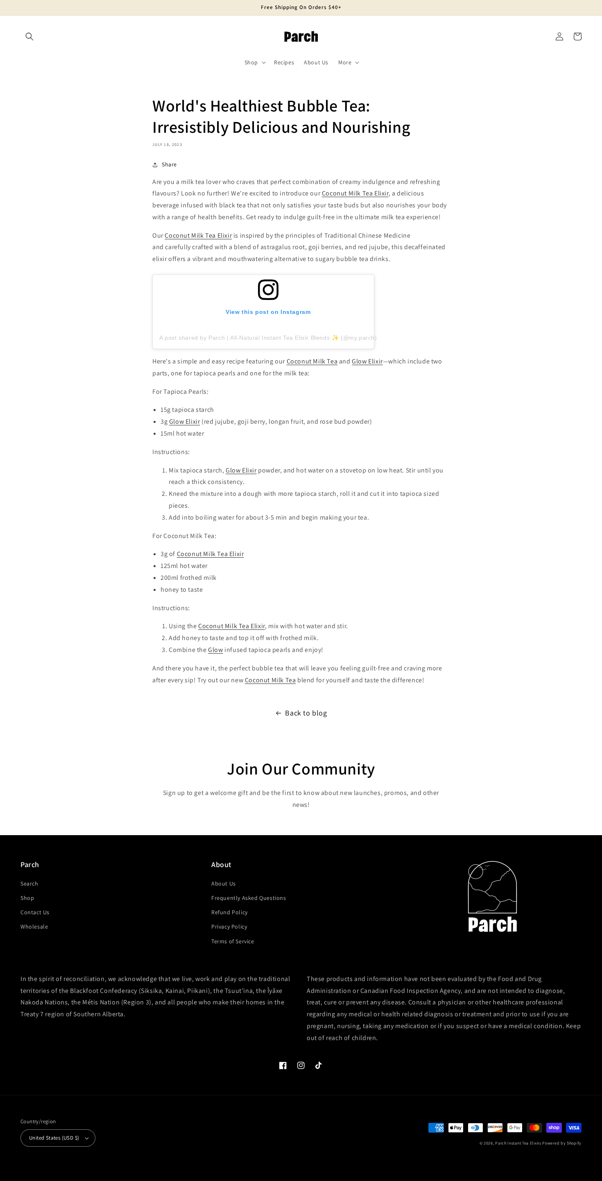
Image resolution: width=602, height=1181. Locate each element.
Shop (27, 898)
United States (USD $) (54, 1137)
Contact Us (35, 912)
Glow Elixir (367, 361)
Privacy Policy (229, 926)
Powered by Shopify (562, 1143)
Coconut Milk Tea (312, 361)
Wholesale (34, 926)
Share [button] (169, 164)
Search (29, 883)
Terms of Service (232, 941)
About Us (223, 883)
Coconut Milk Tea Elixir (355, 193)
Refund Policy (229, 912)
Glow (215, 649)
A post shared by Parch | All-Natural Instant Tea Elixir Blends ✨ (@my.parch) (268, 337)
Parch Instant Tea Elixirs (518, 1143)
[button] (29, 36)
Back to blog (306, 713)
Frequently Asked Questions (248, 898)
